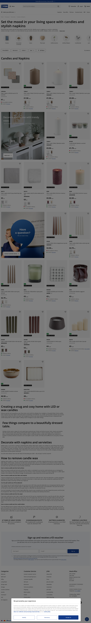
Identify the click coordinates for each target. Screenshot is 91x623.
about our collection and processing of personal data (27, 611)
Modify (24, 617)
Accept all (68, 617)
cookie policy (47, 611)
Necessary (47, 617)
